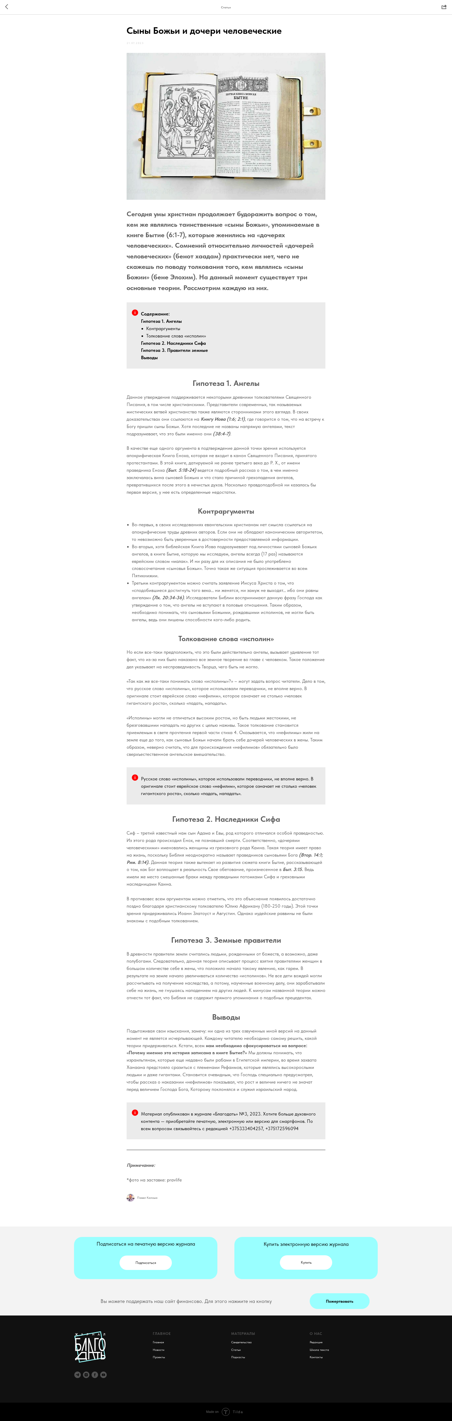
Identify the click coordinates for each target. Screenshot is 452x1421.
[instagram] (86, 1375)
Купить (306, 1262)
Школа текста (319, 1350)
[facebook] (95, 1375)
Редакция (316, 1342)
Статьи (236, 1350)
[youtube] (103, 1375)
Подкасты (238, 1357)
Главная (158, 1342)
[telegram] (77, 1375)
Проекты (159, 1357)
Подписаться (145, 1263)
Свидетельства (241, 1342)
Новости (158, 1350)
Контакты (316, 1357)
